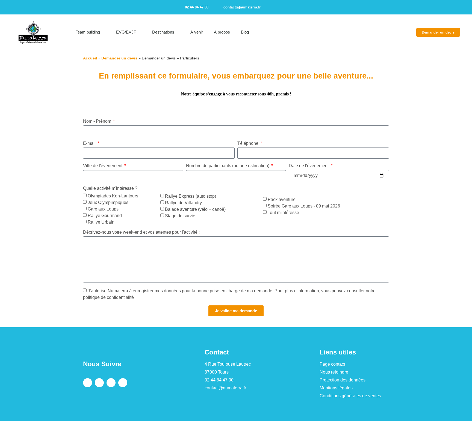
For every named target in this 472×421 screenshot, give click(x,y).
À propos (222, 32)
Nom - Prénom (97, 121)
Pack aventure (282, 199)
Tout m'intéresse (283, 212)
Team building (88, 32)
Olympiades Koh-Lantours (113, 196)
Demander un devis (119, 58)
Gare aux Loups (103, 209)
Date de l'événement (309, 166)
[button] (422, 7)
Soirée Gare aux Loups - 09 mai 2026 (304, 205)
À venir (196, 32)
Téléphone (248, 143)
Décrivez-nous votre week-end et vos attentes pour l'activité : (141, 232)
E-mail (90, 143)
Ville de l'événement (103, 166)
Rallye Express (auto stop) (190, 196)
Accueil (90, 58)
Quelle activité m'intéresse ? (110, 188)
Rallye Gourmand (105, 215)
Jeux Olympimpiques (108, 202)
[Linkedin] (289, 7)
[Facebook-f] (270, 7)
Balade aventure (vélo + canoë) (195, 209)
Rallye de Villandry (183, 202)
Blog (245, 32)
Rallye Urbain (101, 222)
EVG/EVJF (126, 32)
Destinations (163, 32)
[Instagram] (280, 7)
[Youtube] (299, 7)
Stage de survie (180, 215)
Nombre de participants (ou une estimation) (228, 166)
